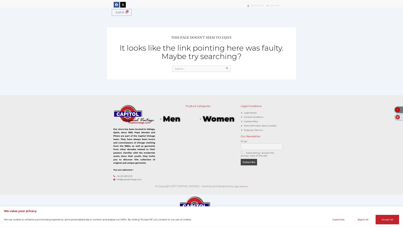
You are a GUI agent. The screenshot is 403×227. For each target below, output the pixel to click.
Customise (338, 219)
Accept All (387, 219)
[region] (201, 216)
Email (244, 141)
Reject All (363, 219)
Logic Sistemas (241, 186)
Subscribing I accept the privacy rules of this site (257, 154)
